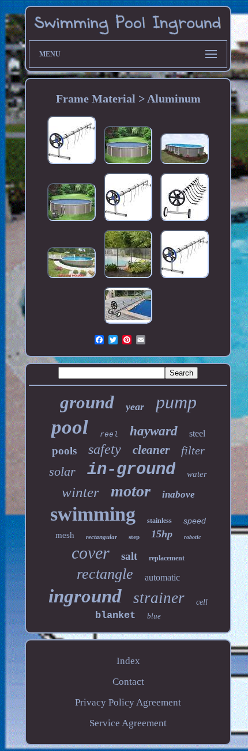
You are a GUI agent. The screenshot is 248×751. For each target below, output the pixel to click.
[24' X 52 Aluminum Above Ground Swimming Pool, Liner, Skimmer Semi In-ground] (71, 277)
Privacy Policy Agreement (128, 702)
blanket (115, 615)
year (135, 406)
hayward (154, 431)
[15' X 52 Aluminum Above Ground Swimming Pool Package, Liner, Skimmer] (128, 163)
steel (197, 433)
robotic (192, 537)
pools (64, 451)
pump (176, 402)
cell (202, 602)
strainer (159, 597)
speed (194, 520)
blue (154, 616)
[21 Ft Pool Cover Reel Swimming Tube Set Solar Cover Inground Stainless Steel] (184, 220)
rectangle (105, 574)
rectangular (101, 536)
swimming (93, 514)
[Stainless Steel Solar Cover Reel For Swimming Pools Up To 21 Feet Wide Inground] (184, 277)
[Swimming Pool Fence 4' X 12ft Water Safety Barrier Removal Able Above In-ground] (128, 277)
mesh (64, 535)
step (134, 536)
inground (85, 596)
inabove (178, 494)
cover (91, 552)
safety (104, 449)
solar (62, 471)
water (197, 474)
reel (109, 434)
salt (129, 556)
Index (128, 660)
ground (87, 402)
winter (80, 492)
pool (69, 427)
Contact (128, 681)
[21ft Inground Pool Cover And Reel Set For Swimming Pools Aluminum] (71, 163)
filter (193, 450)
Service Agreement (128, 723)
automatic (162, 577)
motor (131, 491)
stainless (159, 521)
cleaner (151, 450)
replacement (167, 558)
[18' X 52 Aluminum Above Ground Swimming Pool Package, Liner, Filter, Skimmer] (71, 220)
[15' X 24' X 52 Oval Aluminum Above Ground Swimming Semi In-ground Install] (184, 163)
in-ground (131, 469)
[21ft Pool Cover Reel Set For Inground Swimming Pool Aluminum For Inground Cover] (128, 220)
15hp (161, 534)
